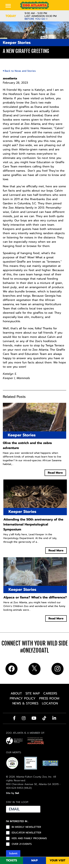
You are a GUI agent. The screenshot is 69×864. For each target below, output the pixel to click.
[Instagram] (23, 718)
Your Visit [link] (57, 860)
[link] (34, 5)
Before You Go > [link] (36, 19)
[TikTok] (44, 718)
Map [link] (34, 860)
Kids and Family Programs (29, 838)
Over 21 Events (22, 844)
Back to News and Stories (20, 71)
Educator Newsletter (26, 833)
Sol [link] (17, 793)
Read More (55, 473)
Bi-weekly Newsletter (26, 827)
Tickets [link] (11, 860)
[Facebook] (14, 718)
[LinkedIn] (54, 718)
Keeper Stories (17, 42)
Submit (13, 853)
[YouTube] (33, 718)
